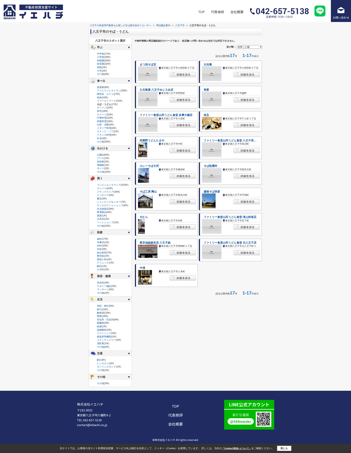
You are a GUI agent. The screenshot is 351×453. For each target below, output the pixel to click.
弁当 (99, 138)
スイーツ (101, 114)
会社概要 (237, 11)
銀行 (99, 309)
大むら (144, 217)
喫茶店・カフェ (105, 94)
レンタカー (103, 363)
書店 (99, 198)
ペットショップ (105, 222)
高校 (99, 67)
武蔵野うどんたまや (152, 140)
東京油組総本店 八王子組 (155, 242)
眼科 (99, 266)
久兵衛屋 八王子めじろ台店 (156, 89)
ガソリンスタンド (106, 366)
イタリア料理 (104, 128)
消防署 (100, 343)
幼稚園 (100, 60)
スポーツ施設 (104, 286)
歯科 (99, 238)
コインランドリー (106, 340)
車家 (206, 89)
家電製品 (101, 212)
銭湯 (99, 326)
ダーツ (100, 168)
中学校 (100, 53)
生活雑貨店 (103, 208)
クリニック (103, 262)
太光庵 (208, 64)
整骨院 (100, 256)
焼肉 (99, 97)
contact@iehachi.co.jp (92, 425)
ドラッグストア (105, 191)
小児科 (100, 269)
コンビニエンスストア (109, 184)
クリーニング (104, 333)
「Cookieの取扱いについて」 (236, 448)
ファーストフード (106, 100)
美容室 (100, 282)
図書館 (100, 323)
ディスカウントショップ (110, 205)
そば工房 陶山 (148, 191)
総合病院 (101, 252)
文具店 (100, 219)
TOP (201, 11)
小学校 (100, 57)
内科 (99, 245)
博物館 (100, 165)
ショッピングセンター (109, 201)
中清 (142, 267)
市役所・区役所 (105, 319)
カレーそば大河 (149, 165)
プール (100, 158)
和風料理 (101, 121)
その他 (100, 74)
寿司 (99, 111)
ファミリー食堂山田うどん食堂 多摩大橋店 (166, 115)
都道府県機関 (104, 336)
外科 (99, 249)
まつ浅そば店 (148, 64)
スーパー (101, 188)
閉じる (284, 448)
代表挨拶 (217, 11)
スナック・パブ (105, 131)
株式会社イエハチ (90, 404)
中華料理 (101, 117)
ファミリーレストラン (109, 90)
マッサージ (103, 289)
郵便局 (100, 312)
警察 (99, 316)
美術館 (100, 161)
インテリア (103, 195)
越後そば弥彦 (212, 191)
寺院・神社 (103, 306)
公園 (99, 154)
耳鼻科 (100, 242)
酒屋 (99, 215)
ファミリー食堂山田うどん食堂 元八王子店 (230, 242)
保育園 (100, 63)
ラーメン (101, 107)
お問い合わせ (341, 17)
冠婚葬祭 (101, 329)
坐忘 (206, 115)
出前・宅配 (103, 124)
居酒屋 (100, 87)
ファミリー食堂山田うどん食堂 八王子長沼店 (231, 140)
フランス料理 (104, 134)
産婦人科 (101, 259)
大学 (99, 70)
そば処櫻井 (210, 165)
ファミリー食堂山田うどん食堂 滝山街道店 (230, 217)
